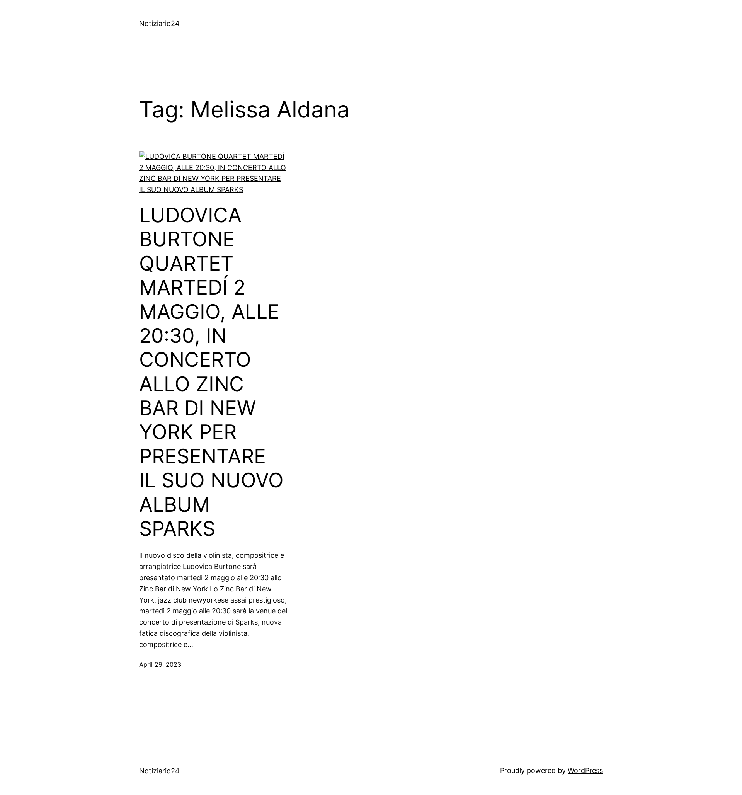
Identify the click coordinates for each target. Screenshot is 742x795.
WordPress (585, 770)
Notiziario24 (159, 23)
